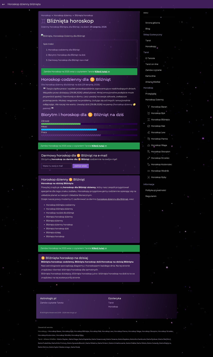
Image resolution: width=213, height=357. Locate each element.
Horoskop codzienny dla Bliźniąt (64, 50)
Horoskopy (150, 46)
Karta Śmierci (103, 343)
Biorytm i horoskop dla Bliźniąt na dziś (66, 55)
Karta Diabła (131, 343)
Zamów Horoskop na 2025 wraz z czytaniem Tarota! (77, 71)
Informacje (148, 184)
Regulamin (150, 196)
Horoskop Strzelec (160, 158)
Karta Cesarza (111, 339)
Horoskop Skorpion (160, 151)
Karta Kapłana (123, 339)
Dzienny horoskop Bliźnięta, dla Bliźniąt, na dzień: (73, 27)
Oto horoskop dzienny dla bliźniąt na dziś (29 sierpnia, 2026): (70, 85)
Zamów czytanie (153, 70)
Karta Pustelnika (44, 343)
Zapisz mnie (80, 166)
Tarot (148, 40)
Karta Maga (73, 339)
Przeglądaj (150, 94)
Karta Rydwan (152, 339)
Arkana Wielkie (152, 82)
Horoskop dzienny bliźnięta (24, 4)
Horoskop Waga (159, 145)
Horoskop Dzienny (154, 100)
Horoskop (67, 15)
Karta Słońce (43, 347)
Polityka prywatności (155, 190)
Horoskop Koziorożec (161, 164)
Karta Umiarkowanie (117, 343)
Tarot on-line (151, 64)
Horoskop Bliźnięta (160, 119)
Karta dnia (150, 76)
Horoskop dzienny (63, 15)
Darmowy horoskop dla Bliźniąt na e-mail (68, 60)
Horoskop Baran (159, 107)
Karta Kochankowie (138, 339)
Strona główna (152, 23)
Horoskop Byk (158, 113)
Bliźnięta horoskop (84, 15)
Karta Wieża (141, 343)
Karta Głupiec (62, 339)
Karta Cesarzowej (99, 339)
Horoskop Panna (159, 139)
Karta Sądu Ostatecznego (59, 347)
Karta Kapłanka (85, 339)
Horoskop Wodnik (160, 171)
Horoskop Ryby (158, 177)
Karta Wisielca (91, 343)
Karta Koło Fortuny (59, 343)
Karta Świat (75, 347)
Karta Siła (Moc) (164, 339)
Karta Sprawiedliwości (76, 343)
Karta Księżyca (165, 343)
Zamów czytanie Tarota (51, 303)
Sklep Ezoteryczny (152, 35)
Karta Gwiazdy (153, 343)
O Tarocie (150, 58)
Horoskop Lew (158, 132)
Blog (147, 29)
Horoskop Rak (158, 126)
